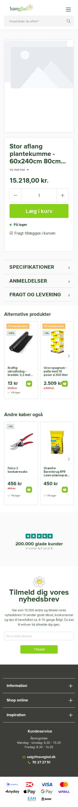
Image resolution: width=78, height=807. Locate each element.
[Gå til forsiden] (21, 8)
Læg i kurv (39, 211)
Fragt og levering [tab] (35, 295)
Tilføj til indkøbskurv (29, 384)
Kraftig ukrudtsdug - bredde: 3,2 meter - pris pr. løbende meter (20, 371)
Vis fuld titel (18, 169)
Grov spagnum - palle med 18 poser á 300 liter (56, 371)
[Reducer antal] (15, 195)
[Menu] (70, 9)
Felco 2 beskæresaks (17, 469)
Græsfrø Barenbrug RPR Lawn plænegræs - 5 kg (56, 471)
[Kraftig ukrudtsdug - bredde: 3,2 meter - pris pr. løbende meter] (21, 342)
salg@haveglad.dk (41, 757)
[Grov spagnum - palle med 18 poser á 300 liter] (57, 342)
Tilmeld (39, 649)
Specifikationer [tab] (31, 267)
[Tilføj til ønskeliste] (30, 485)
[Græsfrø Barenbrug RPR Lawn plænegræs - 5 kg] (57, 442)
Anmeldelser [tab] (28, 281)
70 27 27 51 (41, 762)
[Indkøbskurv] (59, 7)
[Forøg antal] (62, 195)
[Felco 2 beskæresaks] (21, 442)
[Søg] (69, 21)
